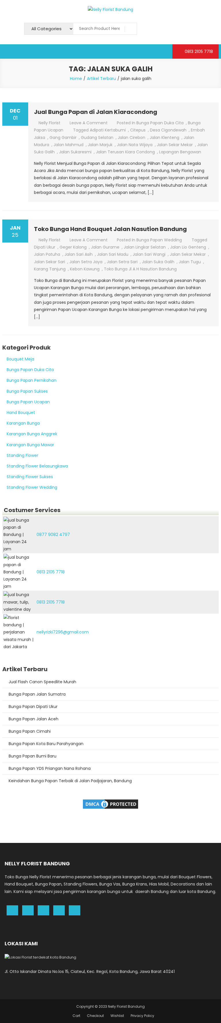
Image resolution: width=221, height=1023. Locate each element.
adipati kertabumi (108, 130)
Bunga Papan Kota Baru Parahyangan (46, 744)
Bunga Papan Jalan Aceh (33, 719)
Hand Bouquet (21, 412)
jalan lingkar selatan (145, 247)
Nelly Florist (49, 123)
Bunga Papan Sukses (27, 391)
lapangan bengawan (180, 152)
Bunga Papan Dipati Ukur (33, 706)
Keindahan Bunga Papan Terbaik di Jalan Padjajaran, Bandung (70, 781)
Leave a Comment (89, 123)
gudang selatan (97, 137)
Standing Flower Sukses (30, 477)
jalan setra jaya (85, 262)
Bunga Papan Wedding (159, 240)
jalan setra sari (122, 262)
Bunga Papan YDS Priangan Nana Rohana (50, 768)
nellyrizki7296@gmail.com (63, 632)
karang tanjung (50, 269)
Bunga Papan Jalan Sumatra (37, 694)
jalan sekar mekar (175, 145)
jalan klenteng (164, 137)
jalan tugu (190, 262)
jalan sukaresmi (75, 152)
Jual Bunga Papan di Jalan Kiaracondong (95, 112)
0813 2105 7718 (198, 51)
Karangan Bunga (23, 423)
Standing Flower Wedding (32, 487)
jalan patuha (47, 254)
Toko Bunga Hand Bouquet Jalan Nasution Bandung (110, 229)
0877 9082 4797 (53, 534)
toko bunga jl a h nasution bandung (140, 269)
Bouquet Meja (20, 359)
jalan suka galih (158, 262)
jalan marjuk (100, 145)
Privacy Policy (142, 1015)
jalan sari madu (112, 254)
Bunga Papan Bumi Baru (32, 756)
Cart (76, 1015)
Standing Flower (22, 455)
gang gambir (63, 137)
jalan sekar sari (49, 262)
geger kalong (73, 247)
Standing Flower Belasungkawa (37, 466)
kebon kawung (85, 269)
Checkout (95, 1015)
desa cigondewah (168, 130)
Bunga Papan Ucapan (28, 402)
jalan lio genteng (188, 247)
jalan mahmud (68, 145)
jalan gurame (105, 247)
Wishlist (117, 1015)
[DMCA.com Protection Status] (110, 804)
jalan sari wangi (149, 254)
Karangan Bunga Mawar (30, 445)
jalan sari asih (78, 254)
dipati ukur (44, 247)
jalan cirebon (131, 137)
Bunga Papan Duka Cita (160, 123)
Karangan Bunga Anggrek (32, 434)
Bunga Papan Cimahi (30, 731)
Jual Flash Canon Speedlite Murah (42, 682)
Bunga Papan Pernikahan (31, 380)
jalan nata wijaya (135, 145)
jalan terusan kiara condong (125, 152)
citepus (138, 130)
